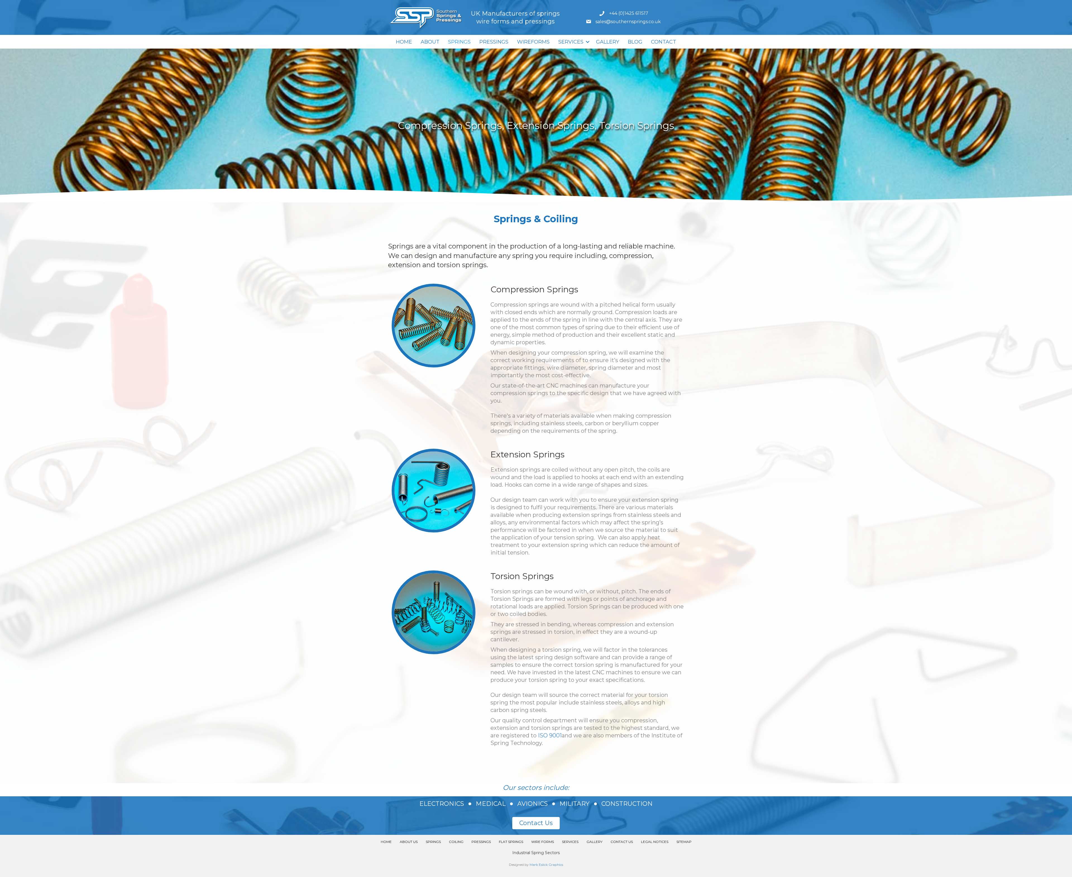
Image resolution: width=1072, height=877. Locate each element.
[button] (587, 42)
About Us (409, 842)
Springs (459, 42)
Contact (663, 42)
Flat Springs (511, 842)
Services (570, 42)
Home (404, 42)
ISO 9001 (550, 735)
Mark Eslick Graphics (546, 864)
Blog (635, 42)
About (430, 42)
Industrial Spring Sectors (536, 852)
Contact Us (622, 842)
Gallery (607, 42)
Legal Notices (654, 842)
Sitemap (683, 842)
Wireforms (533, 42)
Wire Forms (542, 842)
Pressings (493, 42)
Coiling (456, 842)
